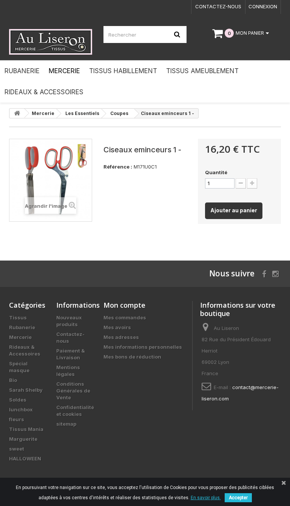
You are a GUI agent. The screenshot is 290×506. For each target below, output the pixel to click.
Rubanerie (22, 327)
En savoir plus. (206, 497)
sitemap (66, 424)
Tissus (18, 317)
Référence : (117, 167)
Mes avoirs (117, 327)
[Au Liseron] (50, 42)
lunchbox (21, 409)
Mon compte (124, 305)
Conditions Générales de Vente (73, 390)
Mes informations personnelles (142, 347)
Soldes (17, 400)
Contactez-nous (218, 6)
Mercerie (20, 337)
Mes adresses (121, 337)
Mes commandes (124, 317)
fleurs (16, 419)
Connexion (262, 6)
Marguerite (23, 439)
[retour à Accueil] (17, 113)
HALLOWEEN (25, 458)
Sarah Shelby (26, 390)
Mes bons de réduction (132, 357)
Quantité (216, 172)
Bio (13, 380)
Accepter (238, 497)
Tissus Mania (26, 429)
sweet (16, 449)
